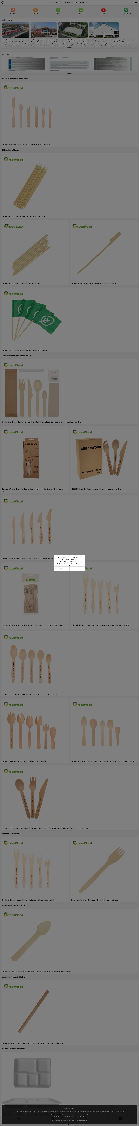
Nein (61, 569)
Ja (77, 569)
